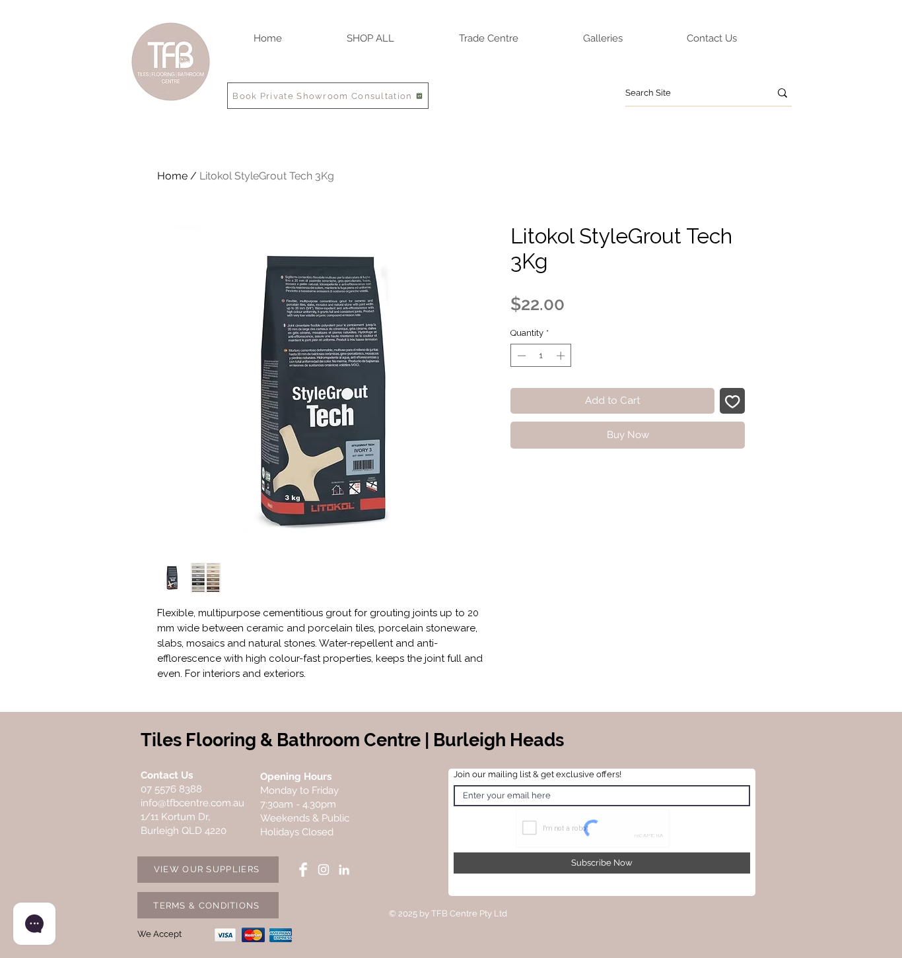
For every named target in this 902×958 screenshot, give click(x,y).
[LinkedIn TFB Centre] (344, 869)
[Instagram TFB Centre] (323, 869)
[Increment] (562, 355)
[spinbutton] (541, 355)
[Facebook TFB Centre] (303, 869)
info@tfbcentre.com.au (192, 803)
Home (172, 176)
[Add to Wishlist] (733, 401)
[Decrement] (520, 355)
